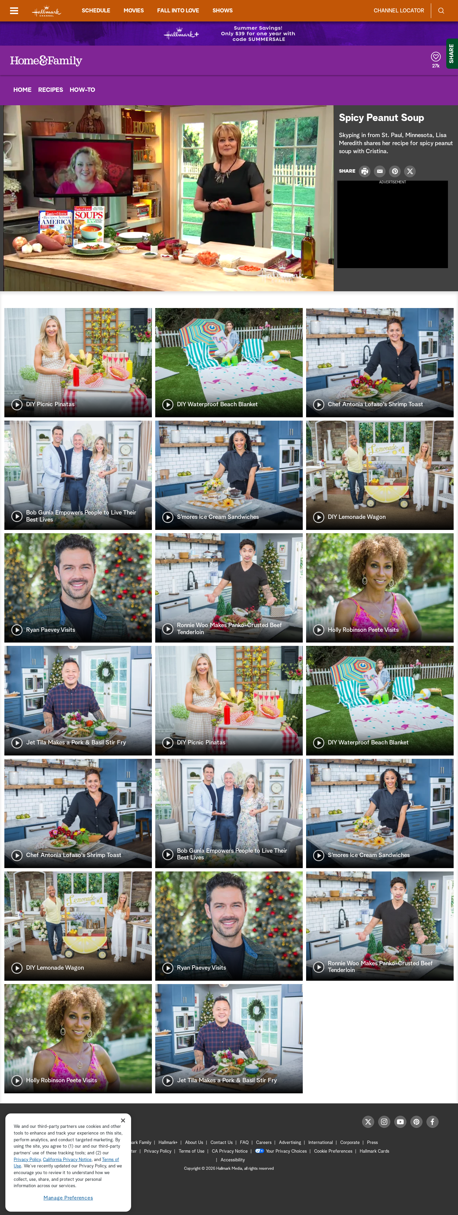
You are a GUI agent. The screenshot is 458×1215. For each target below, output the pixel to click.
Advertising (290, 1143)
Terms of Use (192, 1151)
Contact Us (222, 1143)
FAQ (244, 1143)
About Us (194, 1143)
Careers (264, 1143)
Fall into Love (178, 10)
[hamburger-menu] (14, 11)
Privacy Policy (157, 1151)
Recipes (50, 90)
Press (372, 1143)
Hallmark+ (168, 1143)
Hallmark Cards (374, 1151)
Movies (134, 10)
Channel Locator (399, 10)
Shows (223, 10)
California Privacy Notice (67, 1160)
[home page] (47, 11)
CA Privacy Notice (230, 1151)
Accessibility (233, 1160)
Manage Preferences (68, 1198)
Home (22, 90)
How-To (82, 90)
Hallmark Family (136, 1143)
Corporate (350, 1143)
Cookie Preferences (333, 1151)
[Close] (123, 1120)
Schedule (96, 10)
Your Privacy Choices (286, 1151)
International (320, 1143)
